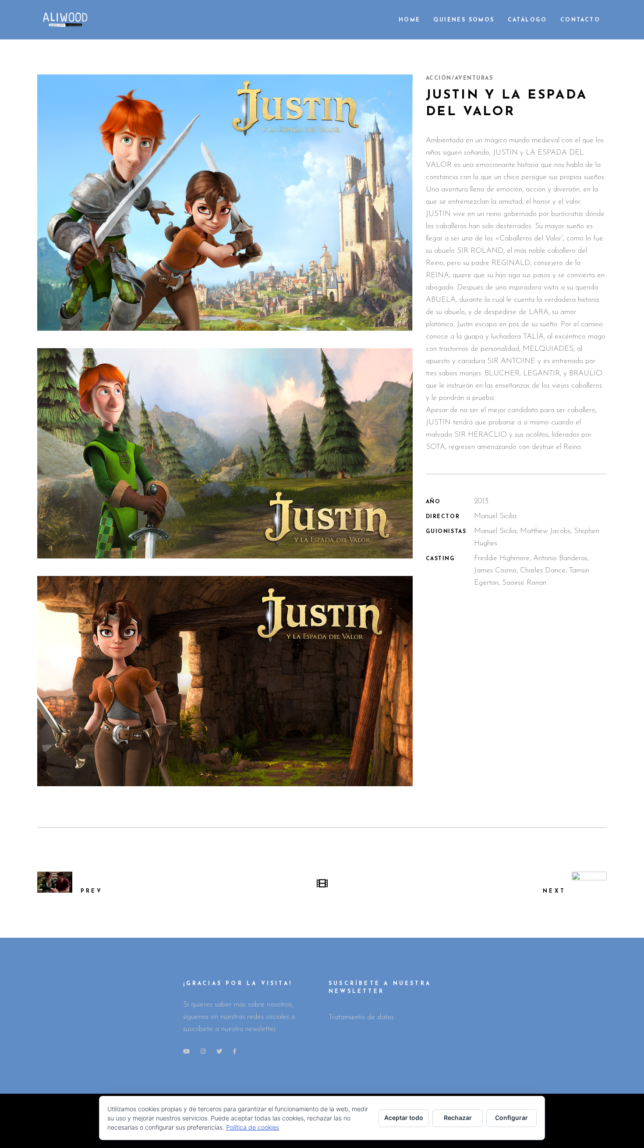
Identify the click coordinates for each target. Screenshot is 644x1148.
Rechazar (458, 1117)
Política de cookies (252, 1127)
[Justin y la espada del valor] (225, 202)
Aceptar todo (403, 1117)
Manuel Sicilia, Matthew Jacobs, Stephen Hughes (536, 537)
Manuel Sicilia (495, 516)
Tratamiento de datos (361, 1017)
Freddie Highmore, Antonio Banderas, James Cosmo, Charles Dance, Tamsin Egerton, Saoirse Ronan (531, 570)
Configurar (511, 1117)
